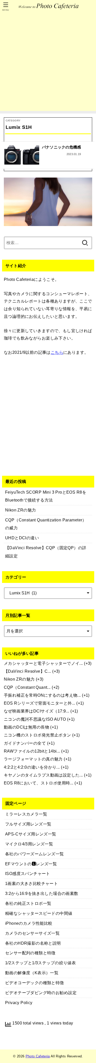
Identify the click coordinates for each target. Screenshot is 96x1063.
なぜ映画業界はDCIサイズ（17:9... (36, 711)
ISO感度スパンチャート (27, 873)
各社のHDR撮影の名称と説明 (33, 943)
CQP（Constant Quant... (27, 687)
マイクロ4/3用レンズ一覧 (29, 844)
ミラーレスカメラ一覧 (26, 814)
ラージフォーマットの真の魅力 (33, 759)
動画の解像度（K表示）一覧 (31, 972)
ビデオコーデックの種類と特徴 (34, 982)
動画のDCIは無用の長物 (26, 727)
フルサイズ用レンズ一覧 (28, 824)
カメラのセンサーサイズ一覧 (32, 933)
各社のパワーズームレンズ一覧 (34, 854)
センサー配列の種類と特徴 (30, 953)
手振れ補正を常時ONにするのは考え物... (42, 695)
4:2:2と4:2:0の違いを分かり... (32, 767)
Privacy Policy (19, 1002)
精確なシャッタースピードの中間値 (38, 913)
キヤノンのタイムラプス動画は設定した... (43, 775)
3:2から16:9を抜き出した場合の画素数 (41, 893)
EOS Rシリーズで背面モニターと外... (39, 703)
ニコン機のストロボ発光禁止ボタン (37, 735)
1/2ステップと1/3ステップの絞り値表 (40, 962)
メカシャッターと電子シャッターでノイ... (43, 663)
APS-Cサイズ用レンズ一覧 (30, 834)
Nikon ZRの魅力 (19, 679)
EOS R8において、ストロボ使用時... (38, 783)
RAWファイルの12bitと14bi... (32, 751)
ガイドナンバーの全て (25, 743)
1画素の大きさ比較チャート (31, 883)
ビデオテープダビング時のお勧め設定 (41, 992)
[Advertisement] (48, 63)
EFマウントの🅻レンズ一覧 (31, 863)
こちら (57, 352)
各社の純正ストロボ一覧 (28, 903)
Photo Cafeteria (38, 1056)
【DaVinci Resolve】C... (27, 671)
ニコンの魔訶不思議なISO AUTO (35, 719)
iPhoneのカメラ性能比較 (28, 923)
